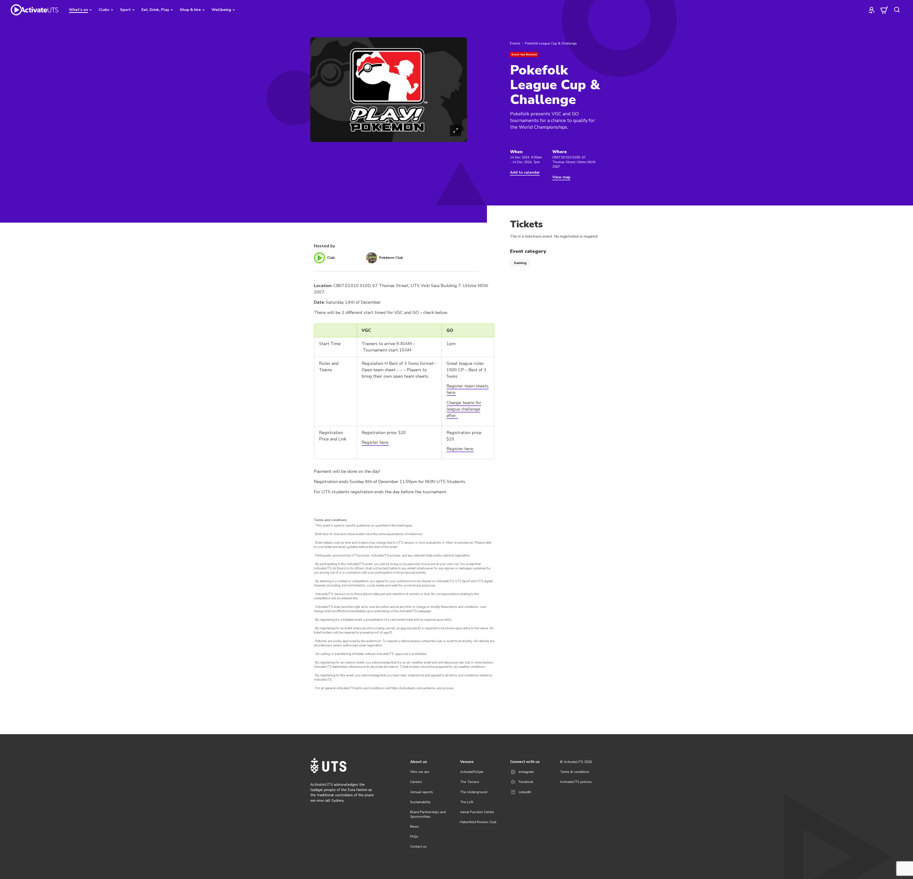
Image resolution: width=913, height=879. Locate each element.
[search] (896, 9)
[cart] (884, 9)
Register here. (375, 442)
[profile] (871, 9)
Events (515, 43)
